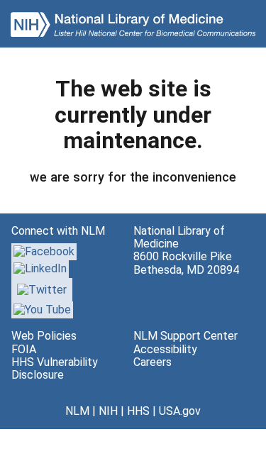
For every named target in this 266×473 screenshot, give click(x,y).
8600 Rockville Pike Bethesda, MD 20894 (186, 263)
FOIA (23, 349)
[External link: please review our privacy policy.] (40, 268)
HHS (138, 411)
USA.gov (180, 411)
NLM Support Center (185, 336)
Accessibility (165, 349)
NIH (108, 411)
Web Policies (44, 336)
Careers (152, 362)
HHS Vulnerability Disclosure (54, 368)
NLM (77, 411)
